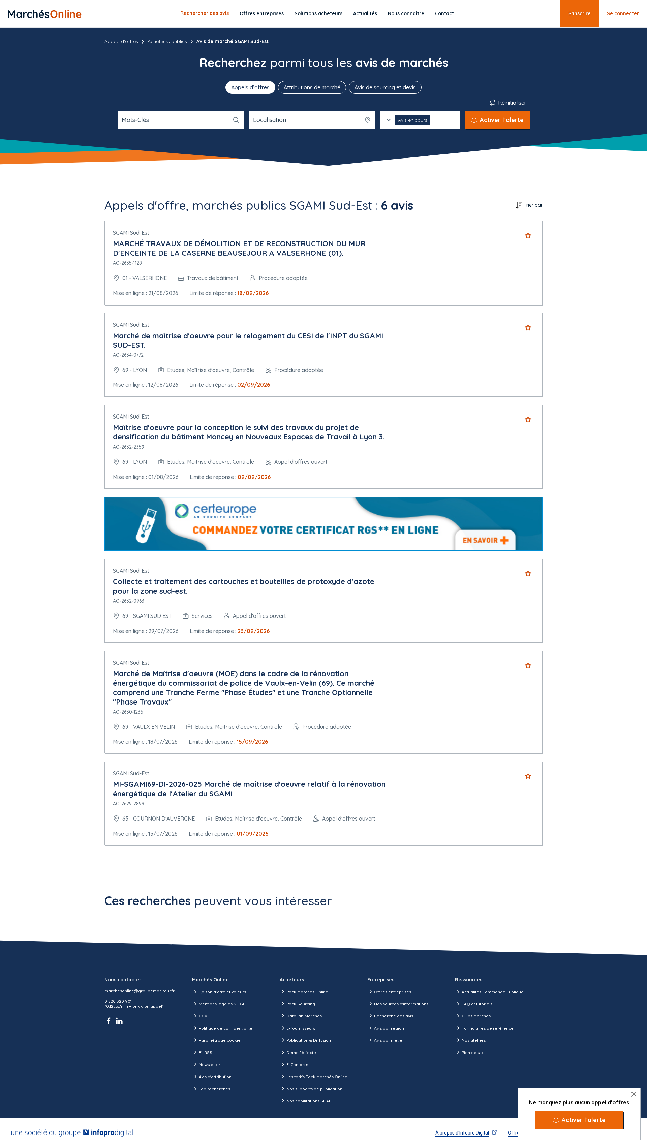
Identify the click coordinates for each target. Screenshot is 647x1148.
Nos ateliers (474, 1040)
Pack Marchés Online (307, 991)
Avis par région (389, 1028)
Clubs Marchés (476, 1015)
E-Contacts (297, 1064)
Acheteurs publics (167, 41)
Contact (444, 13)
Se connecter (623, 13)
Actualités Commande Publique (493, 991)
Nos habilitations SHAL (308, 1100)
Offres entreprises (262, 13)
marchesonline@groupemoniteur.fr (139, 990)
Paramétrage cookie (220, 1040)
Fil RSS (205, 1052)
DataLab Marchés (304, 1015)
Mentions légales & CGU (222, 1003)
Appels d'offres (121, 41)
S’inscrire (579, 13)
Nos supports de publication (314, 1088)
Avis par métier (389, 1040)
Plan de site (473, 1052)
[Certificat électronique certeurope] (323, 524)
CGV (203, 1015)
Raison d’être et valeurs (222, 991)
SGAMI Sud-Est (131, 232)
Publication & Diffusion (308, 1040)
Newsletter (209, 1064)
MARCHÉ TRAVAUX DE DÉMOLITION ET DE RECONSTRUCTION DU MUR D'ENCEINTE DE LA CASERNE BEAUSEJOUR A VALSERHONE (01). (239, 248)
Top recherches (214, 1088)
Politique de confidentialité (225, 1028)
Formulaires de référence (488, 1028)
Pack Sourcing (300, 1003)
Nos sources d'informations (401, 1003)
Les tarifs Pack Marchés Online (316, 1076)
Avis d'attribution (215, 1076)
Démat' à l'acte (301, 1052)
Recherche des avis (393, 1015)
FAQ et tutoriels (477, 1003)
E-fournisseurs (300, 1028)
